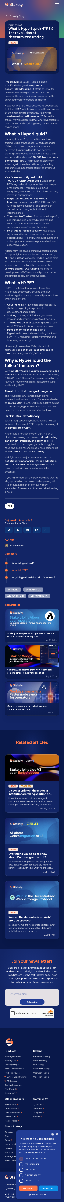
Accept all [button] (28, 1188)
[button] (38, 1194)
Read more (40, 1152)
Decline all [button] (48, 1188)
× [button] (57, 1134)
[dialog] (38, 1164)
